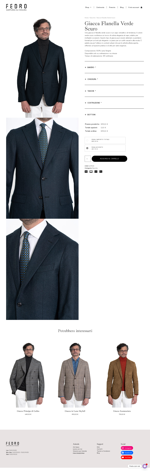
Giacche (92, 18)
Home (86, 18)
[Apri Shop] (90, 7)
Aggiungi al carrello (109, 159)
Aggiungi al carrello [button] (28, 417)
